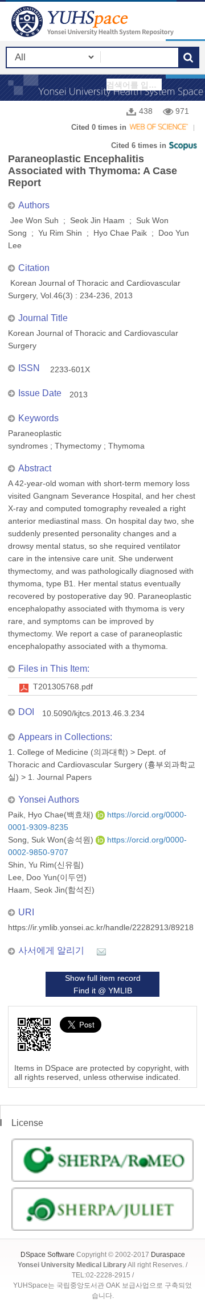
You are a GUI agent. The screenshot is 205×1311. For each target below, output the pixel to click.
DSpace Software (47, 1255)
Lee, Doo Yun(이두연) (47, 877)
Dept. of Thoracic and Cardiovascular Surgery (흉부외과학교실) (101, 764)
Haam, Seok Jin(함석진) (51, 889)
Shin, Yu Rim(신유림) (46, 864)
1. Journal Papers (60, 777)
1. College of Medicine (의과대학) (68, 752)
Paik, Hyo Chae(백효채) (52, 814)
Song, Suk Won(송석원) (52, 839)
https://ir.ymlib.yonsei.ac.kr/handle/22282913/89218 (101, 927)
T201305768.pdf (63, 686)
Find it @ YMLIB (102, 990)
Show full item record (103, 978)
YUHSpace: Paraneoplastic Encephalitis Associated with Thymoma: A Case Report (94, 21)
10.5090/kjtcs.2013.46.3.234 (93, 713)
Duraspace (168, 1255)
